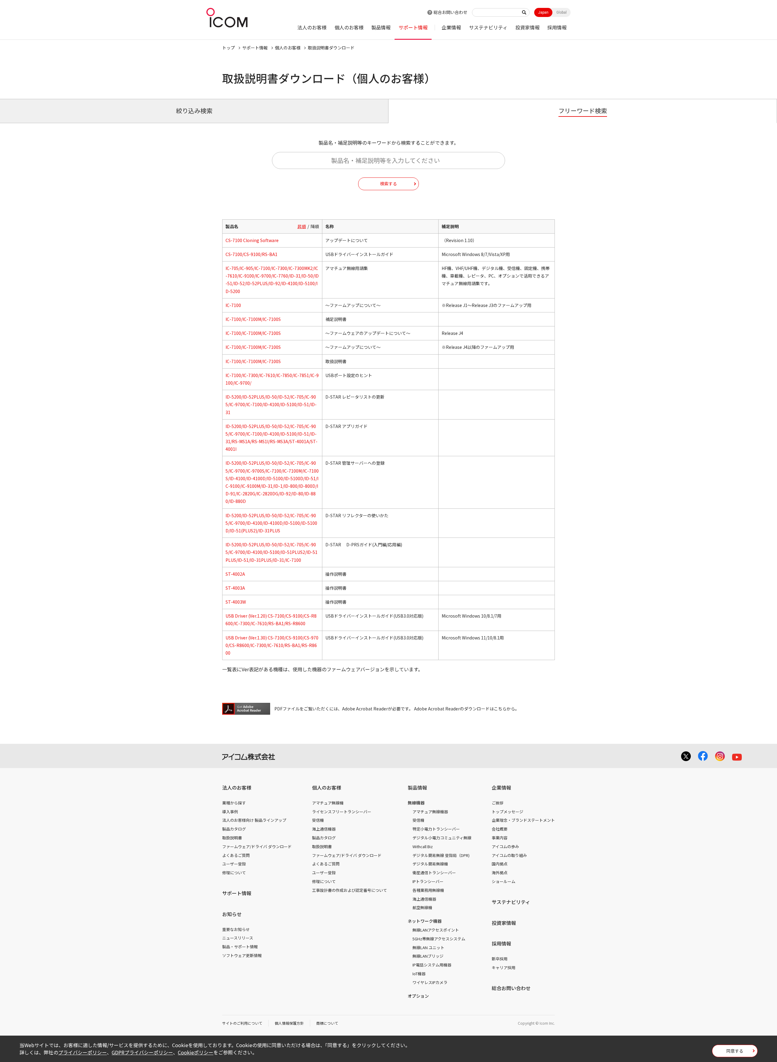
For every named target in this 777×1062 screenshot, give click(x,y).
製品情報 (381, 27)
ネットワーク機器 (425, 921)
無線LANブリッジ (427, 956)
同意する (734, 1051)
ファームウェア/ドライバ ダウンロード (257, 846)
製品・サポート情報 (240, 946)
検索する (388, 183)
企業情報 (451, 27)
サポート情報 (413, 27)
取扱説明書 (232, 838)
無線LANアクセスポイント (435, 930)
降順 (314, 226)
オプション (418, 996)
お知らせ (232, 914)
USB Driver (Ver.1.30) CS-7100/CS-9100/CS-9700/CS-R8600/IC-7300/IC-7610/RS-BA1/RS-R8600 (272, 645)
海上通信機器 (324, 829)
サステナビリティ (488, 27)
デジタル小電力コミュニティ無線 (441, 838)
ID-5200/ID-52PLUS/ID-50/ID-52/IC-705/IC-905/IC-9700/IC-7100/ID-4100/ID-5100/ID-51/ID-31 (271, 404)
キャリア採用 (503, 967)
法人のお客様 (312, 27)
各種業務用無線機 (428, 890)
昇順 (301, 226)
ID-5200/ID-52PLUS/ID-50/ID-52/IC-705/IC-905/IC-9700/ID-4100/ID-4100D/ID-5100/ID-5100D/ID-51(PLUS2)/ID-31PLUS (271, 523)
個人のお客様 (349, 27)
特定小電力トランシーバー (436, 829)
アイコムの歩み (505, 846)
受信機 (318, 820)
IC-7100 (233, 305)
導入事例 (230, 811)
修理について (234, 872)
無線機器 (416, 803)
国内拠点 (499, 864)
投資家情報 (527, 27)
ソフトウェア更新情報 (242, 955)
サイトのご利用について (242, 1023)
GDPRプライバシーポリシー (142, 1052)
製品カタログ (234, 829)
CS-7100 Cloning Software (252, 240)
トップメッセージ (507, 811)
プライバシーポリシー (82, 1052)
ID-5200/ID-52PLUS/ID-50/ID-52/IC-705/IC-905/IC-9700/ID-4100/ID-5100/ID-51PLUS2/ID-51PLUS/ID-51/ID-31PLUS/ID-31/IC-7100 (271, 552)
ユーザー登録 (234, 864)
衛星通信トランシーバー (434, 872)
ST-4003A (235, 588)
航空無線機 (422, 907)
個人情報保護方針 (289, 1023)
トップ (228, 48)
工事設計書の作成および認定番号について (349, 890)
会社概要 (499, 829)
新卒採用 (499, 959)
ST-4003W (236, 602)
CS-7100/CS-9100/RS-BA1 (251, 254)
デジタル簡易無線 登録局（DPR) (441, 855)
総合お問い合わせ (450, 12)
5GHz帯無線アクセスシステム (438, 939)
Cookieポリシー (195, 1052)
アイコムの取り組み (509, 855)
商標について (327, 1023)
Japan (543, 12)
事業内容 (499, 838)
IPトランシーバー (427, 881)
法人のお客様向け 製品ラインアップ (254, 820)
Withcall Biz (422, 846)
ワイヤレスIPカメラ (429, 982)
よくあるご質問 (236, 855)
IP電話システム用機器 (431, 965)
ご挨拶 (498, 803)
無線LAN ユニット (428, 947)
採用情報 (557, 27)
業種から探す (234, 803)
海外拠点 (499, 872)
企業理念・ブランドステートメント (523, 820)
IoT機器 (419, 973)
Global (561, 12)
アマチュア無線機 (328, 803)
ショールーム (503, 881)
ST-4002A (235, 574)
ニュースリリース (237, 938)
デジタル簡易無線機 (430, 864)
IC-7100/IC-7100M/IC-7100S (253, 319)
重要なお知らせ (236, 929)
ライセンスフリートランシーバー (341, 811)
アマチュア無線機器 (430, 811)
